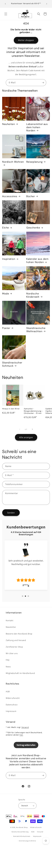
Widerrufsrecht (13, 698)
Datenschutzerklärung (20, 832)
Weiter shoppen (26, 40)
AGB (8, 691)
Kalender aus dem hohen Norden (37, 260)
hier (21, 735)
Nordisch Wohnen (13, 161)
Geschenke (33, 227)
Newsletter (11, 627)
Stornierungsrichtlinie (27, 841)
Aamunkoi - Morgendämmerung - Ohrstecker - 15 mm (33, 411)
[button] (6, 14)
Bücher (30, 196)
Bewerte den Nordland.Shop (19, 633)
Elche (5, 227)
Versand (25, 727)
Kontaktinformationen (21, 836)
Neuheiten (8, 124)
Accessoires (9, 196)
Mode (5, 293)
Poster (6, 328)
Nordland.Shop (22, 827)
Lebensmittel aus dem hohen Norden (37, 127)
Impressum (11, 711)
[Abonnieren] (43, 82)
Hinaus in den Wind (10, 409)
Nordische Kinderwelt (32, 295)
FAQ (7, 660)
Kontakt (9, 620)
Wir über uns (12, 653)
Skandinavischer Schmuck (12, 364)
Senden (11, 512)
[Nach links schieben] (19, 429)
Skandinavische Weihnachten (35, 329)
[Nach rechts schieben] (32, 429)
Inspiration (8, 258)
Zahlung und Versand (16, 640)
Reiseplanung (34, 161)
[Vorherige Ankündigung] (5, 4)
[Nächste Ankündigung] (46, 4)
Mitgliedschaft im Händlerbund (20, 673)
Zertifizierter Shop (14, 646)
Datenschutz (12, 704)
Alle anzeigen (26, 437)
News (8, 666)
